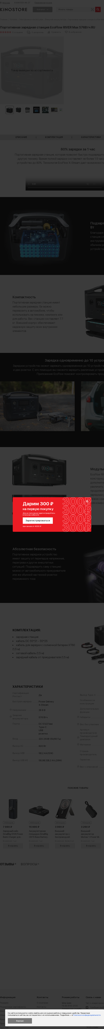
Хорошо (20, 1021)
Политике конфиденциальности (86, 1015)
